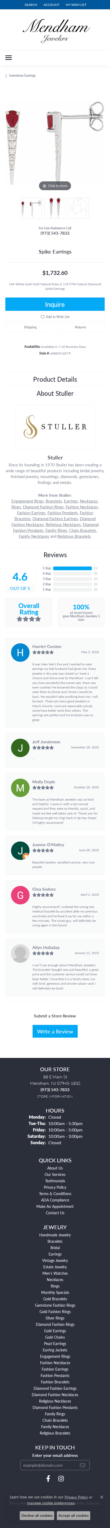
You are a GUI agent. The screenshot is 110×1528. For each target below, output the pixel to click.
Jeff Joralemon (46, 742)
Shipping (30, 327)
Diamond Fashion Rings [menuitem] (55, 1324)
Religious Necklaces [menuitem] (55, 1401)
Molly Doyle (43, 782)
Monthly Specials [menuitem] (55, 1292)
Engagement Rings (27, 501)
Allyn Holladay (46, 947)
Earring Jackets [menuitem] (55, 1349)
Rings (16, 507)
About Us (55, 1168)
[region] (55, 142)
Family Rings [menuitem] (55, 1413)
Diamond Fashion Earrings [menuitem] (55, 1388)
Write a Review (55, 1031)
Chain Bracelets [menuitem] (55, 1420)
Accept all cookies (73, 1515)
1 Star (47, 589)
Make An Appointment (55, 1206)
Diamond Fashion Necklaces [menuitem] (55, 1394)
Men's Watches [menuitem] (55, 1273)
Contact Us (55, 1212)
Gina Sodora (44, 889)
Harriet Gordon (46, 646)
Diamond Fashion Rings (43, 507)
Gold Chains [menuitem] (55, 1337)
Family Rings (56, 530)
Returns (80, 327)
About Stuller (55, 393)
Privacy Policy (55, 1187)
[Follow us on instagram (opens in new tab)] (61, 1479)
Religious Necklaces (63, 524)
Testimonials (55, 1180)
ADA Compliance (55, 1200)
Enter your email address (55, 1455)
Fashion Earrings (31, 512)
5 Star (47, 568)
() (95, 568)
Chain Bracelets (82, 530)
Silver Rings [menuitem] (55, 1318)
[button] (30, 4)
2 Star (47, 584)
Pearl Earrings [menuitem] (55, 1343)
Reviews (55, 554)
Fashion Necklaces (82, 507)
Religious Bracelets (74, 536)
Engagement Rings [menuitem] (55, 1356)
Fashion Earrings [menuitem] (55, 1369)
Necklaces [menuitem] (55, 1279)
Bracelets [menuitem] (55, 1241)
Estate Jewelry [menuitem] (55, 1266)
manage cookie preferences (50, 1503)
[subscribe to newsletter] (82, 1465)
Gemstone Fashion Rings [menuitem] (55, 1305)
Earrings (71, 501)
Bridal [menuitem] (55, 1247)
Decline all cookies (37, 1515)
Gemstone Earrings (22, 75)
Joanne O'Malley (48, 844)
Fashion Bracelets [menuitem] (55, 1381)
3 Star (47, 579)
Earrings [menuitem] (55, 1254)
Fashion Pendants (63, 512)
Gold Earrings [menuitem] (55, 1330)
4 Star (47, 573)
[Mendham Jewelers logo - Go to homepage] (55, 29)
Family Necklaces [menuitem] (55, 1426)
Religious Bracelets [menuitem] (55, 1433)
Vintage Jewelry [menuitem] (55, 1260)
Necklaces (89, 501)
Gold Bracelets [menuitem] (55, 1298)
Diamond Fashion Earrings (55, 518)
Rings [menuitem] (55, 1286)
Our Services (55, 1174)
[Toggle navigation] (8, 57)
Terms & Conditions (55, 1193)
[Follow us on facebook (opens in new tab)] (48, 1479)
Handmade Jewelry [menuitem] (55, 1234)
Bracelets (54, 501)
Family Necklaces (34, 536)
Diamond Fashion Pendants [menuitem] (55, 1407)
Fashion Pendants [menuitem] (55, 1375)
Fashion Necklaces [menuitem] (55, 1362)
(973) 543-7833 (55, 233)
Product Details (55, 379)
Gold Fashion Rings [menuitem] (55, 1311)
